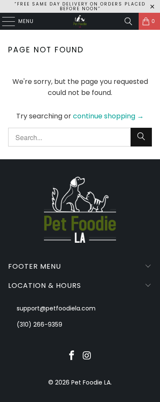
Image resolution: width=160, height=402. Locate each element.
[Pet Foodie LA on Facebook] (72, 356)
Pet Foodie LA (91, 382)
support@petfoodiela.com (56, 308)
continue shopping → (108, 116)
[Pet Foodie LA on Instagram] (87, 356)
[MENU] (4, 21)
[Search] (128, 21)
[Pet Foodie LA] (80, 21)
